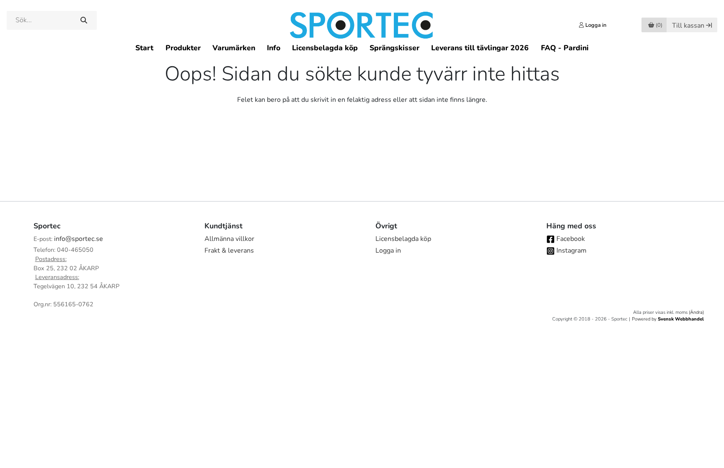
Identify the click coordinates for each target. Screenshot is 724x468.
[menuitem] (144, 47)
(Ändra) (696, 312)
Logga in (388, 250)
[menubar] (361, 47)
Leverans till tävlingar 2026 (480, 48)
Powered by (668, 319)
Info (273, 48)
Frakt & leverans (229, 250)
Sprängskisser (394, 48)
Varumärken (233, 48)
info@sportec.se (78, 238)
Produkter (183, 48)
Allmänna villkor (229, 238)
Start (144, 48)
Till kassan (688, 25)
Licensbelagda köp (325, 48)
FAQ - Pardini (565, 48)
